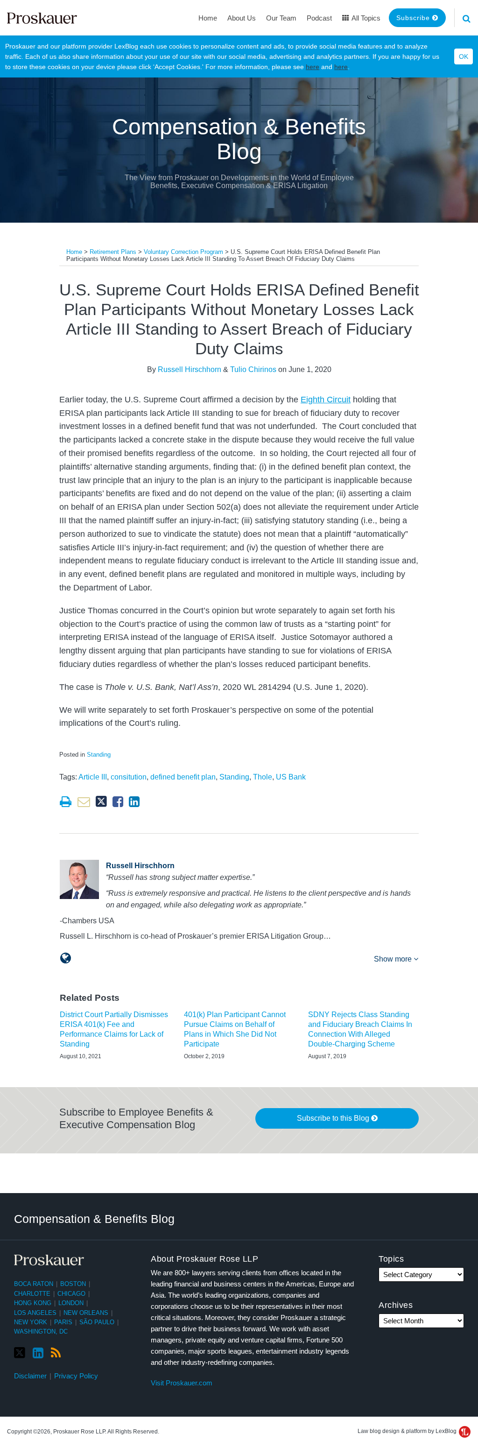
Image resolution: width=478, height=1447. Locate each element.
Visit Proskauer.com (181, 1383)
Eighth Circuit (326, 399)
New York (30, 1322)
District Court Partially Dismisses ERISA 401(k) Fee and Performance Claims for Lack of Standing (114, 1029)
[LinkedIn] (38, 1353)
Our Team (281, 18)
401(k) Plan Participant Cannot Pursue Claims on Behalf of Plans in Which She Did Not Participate (235, 1029)
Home (207, 18)
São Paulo (96, 1322)
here (312, 66)
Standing (99, 754)
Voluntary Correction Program (183, 251)
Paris (63, 1322)
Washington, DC (41, 1331)
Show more (394, 959)
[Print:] (65, 802)
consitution (129, 777)
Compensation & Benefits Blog (239, 139)
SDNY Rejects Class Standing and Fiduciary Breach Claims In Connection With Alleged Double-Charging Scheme (360, 1029)
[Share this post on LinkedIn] (134, 801)
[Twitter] (19, 1353)
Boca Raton (33, 1283)
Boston (73, 1283)
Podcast (319, 18)
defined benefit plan (183, 777)
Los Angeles (35, 1312)
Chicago (71, 1293)
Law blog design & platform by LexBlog (408, 1431)
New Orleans (85, 1312)
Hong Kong (32, 1303)
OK (463, 56)
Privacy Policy (76, 1376)
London (71, 1303)
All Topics (365, 18)
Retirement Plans (113, 251)
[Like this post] (117, 801)
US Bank (291, 777)
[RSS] (56, 1353)
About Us (241, 18)
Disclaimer (30, 1376)
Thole (262, 777)
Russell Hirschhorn (189, 369)
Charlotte (32, 1293)
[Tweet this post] (101, 801)
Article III (92, 777)
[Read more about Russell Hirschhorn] (65, 958)
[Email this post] (83, 801)
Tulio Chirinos (253, 369)
